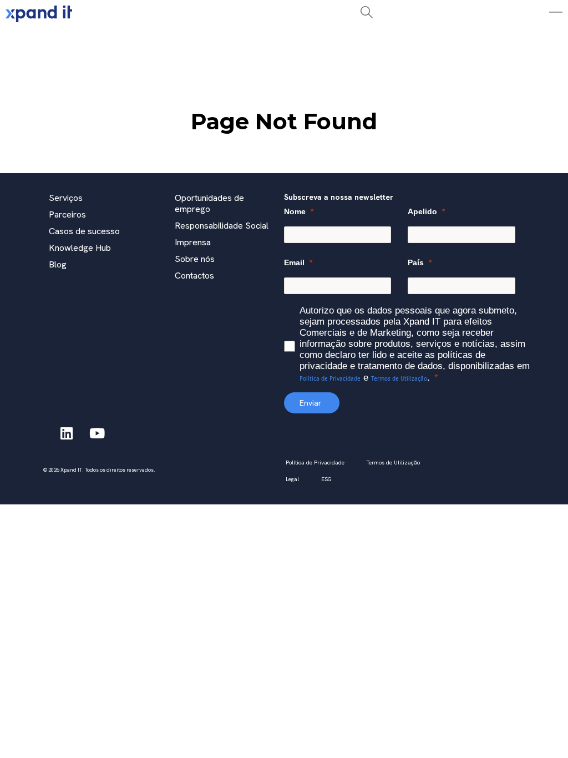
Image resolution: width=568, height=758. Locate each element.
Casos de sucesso (84, 231)
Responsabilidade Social (221, 225)
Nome (295, 211)
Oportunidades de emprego (209, 203)
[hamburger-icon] (171, 40)
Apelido (422, 211)
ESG (326, 479)
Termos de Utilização (399, 378)
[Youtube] (97, 433)
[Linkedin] (66, 433)
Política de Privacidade (330, 378)
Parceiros (67, 214)
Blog (58, 264)
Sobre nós (195, 259)
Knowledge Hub (80, 248)
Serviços (66, 198)
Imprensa (193, 242)
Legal (292, 479)
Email (294, 262)
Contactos (194, 275)
